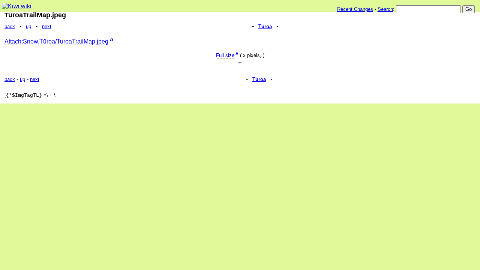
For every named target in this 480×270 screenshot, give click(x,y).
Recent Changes (355, 9)
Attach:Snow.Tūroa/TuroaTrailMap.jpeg (56, 41)
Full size (225, 55)
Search (385, 9)
